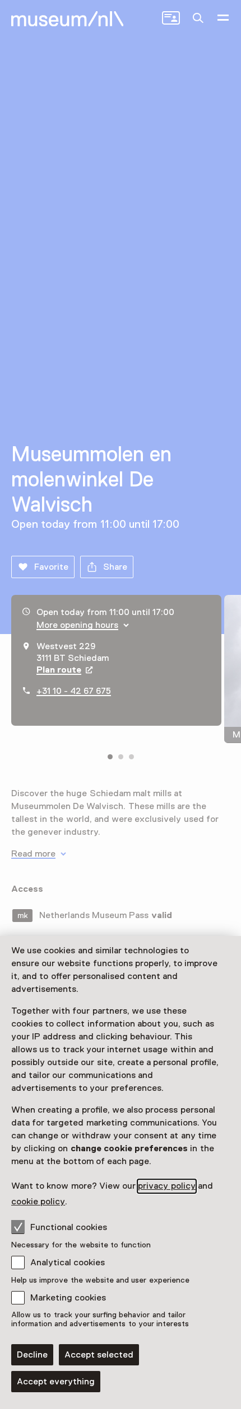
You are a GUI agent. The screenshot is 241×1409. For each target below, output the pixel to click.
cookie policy (38, 1202)
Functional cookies (68, 1227)
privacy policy (166, 1186)
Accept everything (56, 1382)
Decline (32, 1355)
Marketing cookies (68, 1298)
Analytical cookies (67, 1262)
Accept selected (98, 1355)
